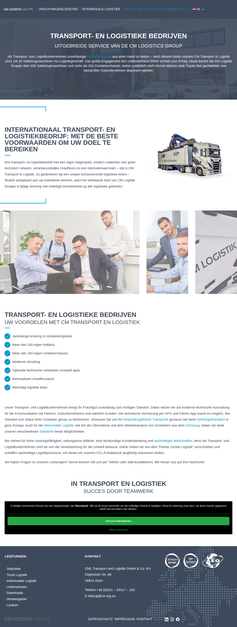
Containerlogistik (99, 56)
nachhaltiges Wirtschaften (173, 441)
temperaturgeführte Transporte (145, 419)
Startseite (14, 569)
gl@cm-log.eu (105, 596)
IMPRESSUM (125, 619)
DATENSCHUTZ (100, 619)
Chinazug (193, 425)
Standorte (46, 431)
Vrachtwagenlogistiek (58, 9)
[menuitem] (198, 9)
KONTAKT (144, 619)
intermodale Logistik (59, 425)
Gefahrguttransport (211, 419)
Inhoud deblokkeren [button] (118, 520)
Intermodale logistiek (101, 9)
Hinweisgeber (17, 599)
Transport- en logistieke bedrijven (154, 9)
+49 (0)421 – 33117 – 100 (115, 590)
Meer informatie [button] (118, 529)
